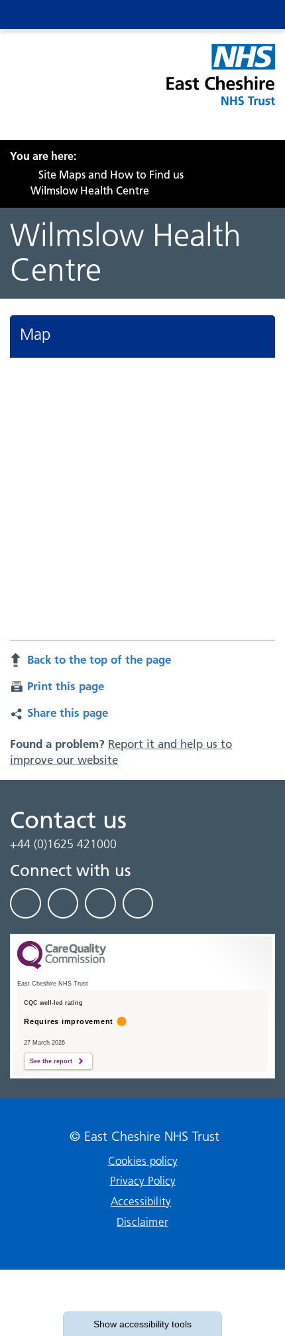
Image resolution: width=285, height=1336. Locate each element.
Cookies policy (143, 1160)
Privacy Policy (143, 1180)
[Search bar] (227, 14)
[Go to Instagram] (138, 903)
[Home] (14, 174)
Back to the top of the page (99, 659)
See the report (51, 1061)
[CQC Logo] (61, 965)
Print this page (65, 686)
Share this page (67, 712)
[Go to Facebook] (25, 903)
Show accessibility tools (142, 1324)
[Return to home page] (219, 82)
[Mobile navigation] (253, 14)
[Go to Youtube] (100, 903)
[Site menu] (200, 14)
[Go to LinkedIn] (63, 903)
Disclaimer (142, 1221)
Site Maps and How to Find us (111, 174)
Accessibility (141, 1201)
